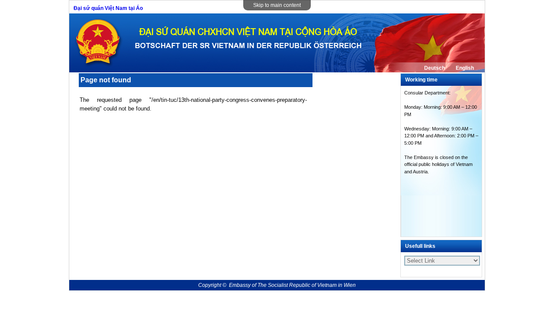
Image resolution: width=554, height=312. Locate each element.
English (465, 68)
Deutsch (434, 68)
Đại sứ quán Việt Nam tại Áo (108, 8)
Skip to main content (277, 5)
